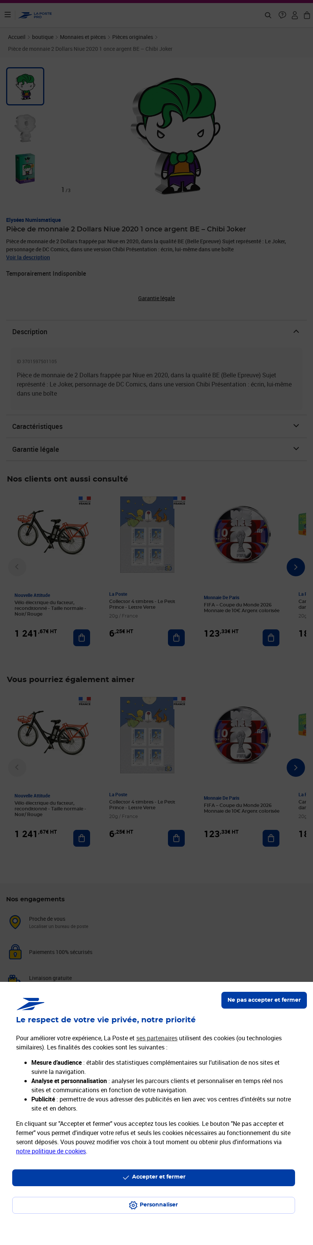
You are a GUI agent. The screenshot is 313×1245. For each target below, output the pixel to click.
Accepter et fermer (159, 1177)
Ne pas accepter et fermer (264, 1000)
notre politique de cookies (51, 1151)
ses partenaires (156, 1038)
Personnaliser (159, 1205)
